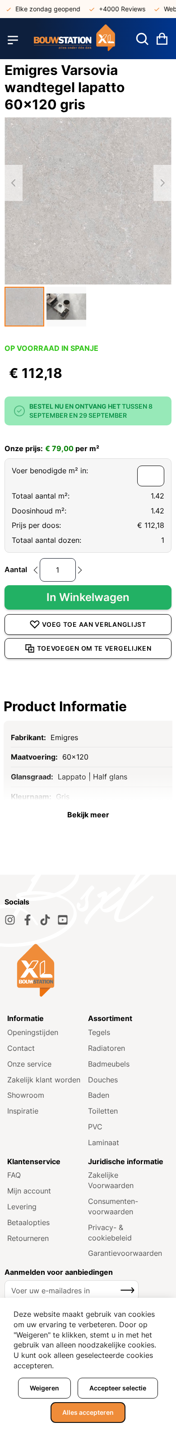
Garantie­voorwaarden (125, 1253)
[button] (24, 306)
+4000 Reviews (116, 9)
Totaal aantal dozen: (46, 540)
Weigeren (44, 1388)
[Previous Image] (14, 183)
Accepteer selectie (117, 1388)
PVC (95, 1126)
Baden (98, 1095)
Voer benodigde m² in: (50, 470)
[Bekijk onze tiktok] (45, 920)
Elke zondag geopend (41, 9)
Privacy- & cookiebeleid (110, 1232)
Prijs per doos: (36, 525)
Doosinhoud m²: (39, 510)
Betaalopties (28, 1222)
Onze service (29, 1063)
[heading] (88, 706)
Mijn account (29, 1190)
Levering (22, 1206)
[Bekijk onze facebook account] (27, 920)
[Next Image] (162, 183)
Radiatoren (106, 1048)
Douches (103, 1079)
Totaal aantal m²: (40, 495)
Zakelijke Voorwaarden (111, 1180)
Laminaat (103, 1142)
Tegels (99, 1032)
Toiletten (103, 1110)
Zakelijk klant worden (43, 1079)
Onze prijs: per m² (52, 448)
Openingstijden (32, 1032)
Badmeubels (109, 1063)
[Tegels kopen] (74, 40)
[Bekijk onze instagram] (10, 920)
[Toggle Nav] (13, 40)
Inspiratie (22, 1110)
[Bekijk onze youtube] (62, 920)
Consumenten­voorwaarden (113, 1206)
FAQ (14, 1175)
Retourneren (28, 1238)
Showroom (25, 1095)
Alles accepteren (88, 1412)
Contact (21, 1048)
